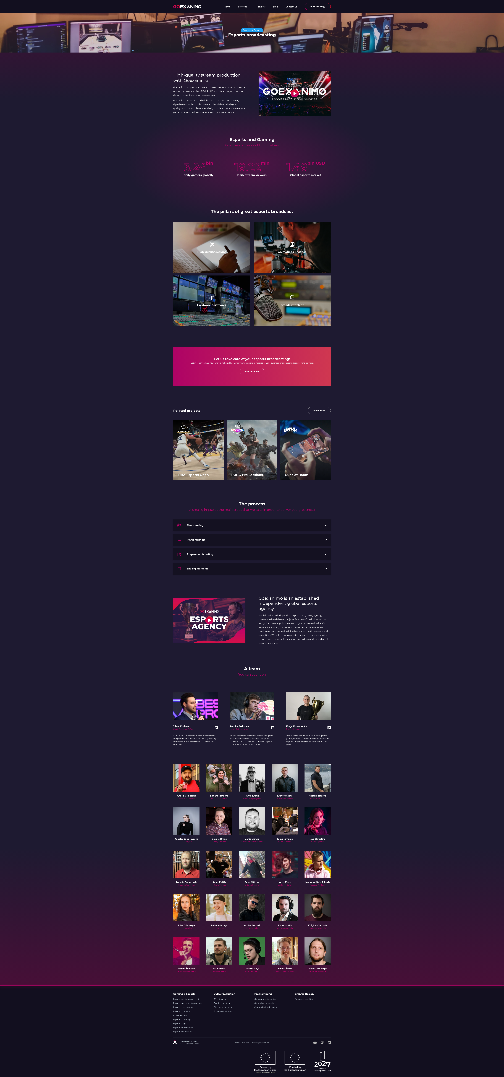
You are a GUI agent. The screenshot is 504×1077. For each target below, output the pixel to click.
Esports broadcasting (183, 1007)
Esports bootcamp (181, 1011)
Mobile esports (180, 1015)
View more (319, 410)
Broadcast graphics (304, 999)
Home (227, 7)
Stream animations (223, 1011)
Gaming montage (222, 1003)
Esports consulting (182, 1019)
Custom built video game (266, 1007)
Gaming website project (265, 999)
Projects (261, 7)
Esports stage (179, 1023)
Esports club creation (183, 1027)
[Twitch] (322, 1042)
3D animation (220, 999)
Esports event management (186, 999)
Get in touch (252, 371)
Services (242, 7)
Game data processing (264, 1003)
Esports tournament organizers (187, 1003)
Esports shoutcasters (183, 1032)
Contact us (291, 7)
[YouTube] (315, 1042)
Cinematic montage (223, 1007)
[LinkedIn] (329, 1042)
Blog (275, 7)
